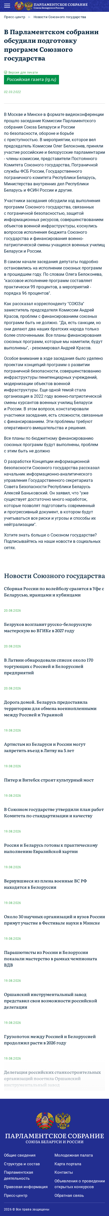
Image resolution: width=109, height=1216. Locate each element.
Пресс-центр (14, 17)
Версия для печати (23, 72)
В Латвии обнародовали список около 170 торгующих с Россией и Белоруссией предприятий (48, 666)
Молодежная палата (73, 1155)
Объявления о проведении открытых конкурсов (79, 1184)
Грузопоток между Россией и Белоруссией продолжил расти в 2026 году (50, 1039)
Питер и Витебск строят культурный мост (49, 779)
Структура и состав (22, 1164)
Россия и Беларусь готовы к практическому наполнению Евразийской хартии (51, 848)
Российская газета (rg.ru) (31, 79)
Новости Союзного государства (60, 17)
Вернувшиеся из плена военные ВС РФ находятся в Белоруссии (45, 883)
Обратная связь (69, 1195)
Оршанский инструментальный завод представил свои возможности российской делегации (50, 1000)
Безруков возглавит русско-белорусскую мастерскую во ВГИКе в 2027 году (48, 627)
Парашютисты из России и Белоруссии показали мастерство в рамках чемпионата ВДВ (50, 958)
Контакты (63, 1172)
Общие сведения (19, 1155)
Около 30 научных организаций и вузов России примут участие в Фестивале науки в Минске (54, 919)
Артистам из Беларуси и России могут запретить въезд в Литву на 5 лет (44, 747)
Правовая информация (26, 1186)
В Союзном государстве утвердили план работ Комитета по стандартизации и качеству (54, 812)
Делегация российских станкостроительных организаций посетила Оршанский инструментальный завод (52, 1078)
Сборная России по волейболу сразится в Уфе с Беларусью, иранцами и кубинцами (54, 591)
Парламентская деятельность (18, 1175)
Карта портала (67, 1164)
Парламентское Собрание (54, 1137)
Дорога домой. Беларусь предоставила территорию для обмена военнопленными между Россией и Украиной (50, 708)
